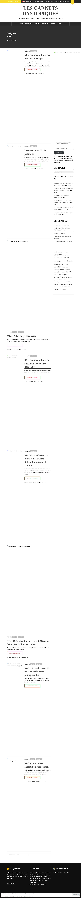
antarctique (66, 252)
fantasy (63, 267)
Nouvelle (68, 272)
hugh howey (68, 269)
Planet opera (63, 274)
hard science (63, 269)
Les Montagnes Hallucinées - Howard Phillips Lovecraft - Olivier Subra (62, 229)
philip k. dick (56, 274)
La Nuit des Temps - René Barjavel (61, 225)
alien (55, 252)
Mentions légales (11, 883)
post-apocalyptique (59, 277)
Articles (15, 332)
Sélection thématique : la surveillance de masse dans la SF (36, 363)
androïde (62, 252)
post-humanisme (68, 277)
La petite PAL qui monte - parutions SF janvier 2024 (62, 237)
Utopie (56, 289)
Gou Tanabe (56, 269)
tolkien (60, 287)
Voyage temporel (62, 289)
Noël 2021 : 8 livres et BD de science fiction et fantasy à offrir (37, 671)
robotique (65, 279)
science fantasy (67, 281)
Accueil (22, 23)
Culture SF (45, 23)
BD (61, 257)
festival (67, 267)
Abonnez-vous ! (58, 152)
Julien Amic (41, 73)
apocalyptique (65, 254)
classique (66, 258)
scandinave (62, 281)
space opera (68, 284)
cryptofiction (60, 261)
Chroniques (28, 23)
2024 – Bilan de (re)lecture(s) (21, 336)
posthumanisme (57, 279)
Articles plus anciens (13, 854)
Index (60, 23)
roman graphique (56, 281)
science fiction (58, 284)
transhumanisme (66, 287)
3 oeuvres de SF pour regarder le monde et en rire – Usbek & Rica (42, 1)
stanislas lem (56, 287)
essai (64, 264)
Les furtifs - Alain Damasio (60, 233)
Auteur (53, 23)
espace (60, 264)
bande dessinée (57, 258)
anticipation (58, 255)
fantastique (57, 267)
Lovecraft (56, 272)
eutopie (67, 264)
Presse (37, 23)
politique (68, 274)
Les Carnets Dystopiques (40, 10)
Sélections (33, 51)
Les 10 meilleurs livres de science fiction (63, 241)
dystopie (70, 261)
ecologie (56, 264)
